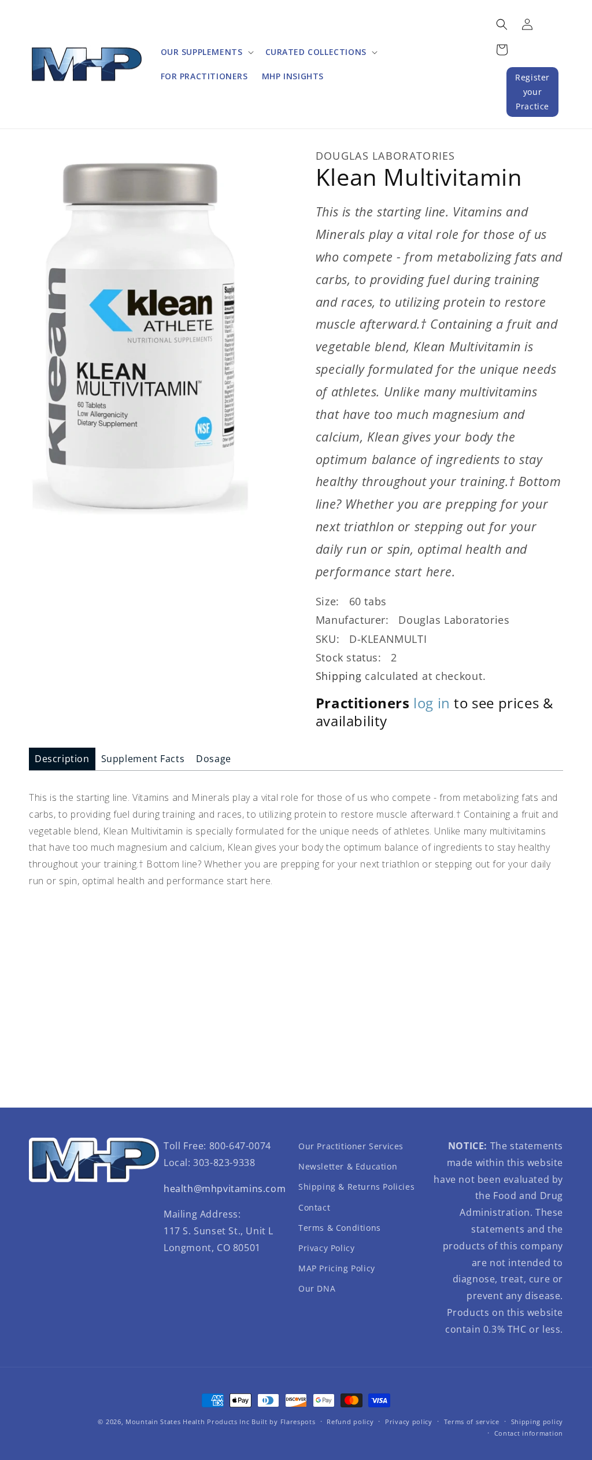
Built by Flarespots (283, 1421)
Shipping (339, 676)
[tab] (62, 759)
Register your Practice (532, 92)
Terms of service (472, 1421)
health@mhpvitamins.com (225, 1188)
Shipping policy (537, 1421)
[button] (206, 52)
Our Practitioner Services (351, 1146)
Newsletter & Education (347, 1166)
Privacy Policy (326, 1247)
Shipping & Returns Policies (356, 1186)
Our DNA (316, 1288)
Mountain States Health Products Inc (187, 1421)
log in (431, 702)
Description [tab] (62, 758)
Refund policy (350, 1421)
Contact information (528, 1433)
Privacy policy (408, 1421)
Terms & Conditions (339, 1227)
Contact (314, 1207)
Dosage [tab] (213, 758)
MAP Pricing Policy (336, 1268)
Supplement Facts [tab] (143, 758)
